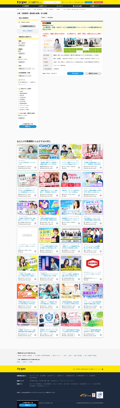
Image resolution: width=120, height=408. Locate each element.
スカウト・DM (34, 375)
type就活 (33, 386)
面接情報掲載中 (23, 103)
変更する (21, 45)
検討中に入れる (93, 73)
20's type (67, 384)
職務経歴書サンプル (83, 375)
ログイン (88, 2)
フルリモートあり (24, 107)
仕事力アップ (56, 380)
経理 (65, 355)
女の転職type (48, 384)
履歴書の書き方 (71, 375)
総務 (70, 355)
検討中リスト (52, 375)
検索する (27, 126)
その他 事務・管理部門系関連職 (42, 355)
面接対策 (93, 375)
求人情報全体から (24, 82)
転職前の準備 (34, 380)
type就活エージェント (44, 386)
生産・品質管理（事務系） (91, 355)
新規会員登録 (98, 2)
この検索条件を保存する (28, 26)
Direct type (75, 384)
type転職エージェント (86, 384)
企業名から (33, 82)
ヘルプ (72, 2)
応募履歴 (44, 375)
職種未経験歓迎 (23, 93)
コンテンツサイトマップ (68, 380)
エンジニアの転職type (36, 384)
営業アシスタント (57, 355)
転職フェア (61, 375)
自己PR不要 (22, 101)
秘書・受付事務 (78, 355)
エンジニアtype (58, 384)
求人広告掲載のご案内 (48, 402)
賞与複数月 (22, 99)
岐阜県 (24, 362)
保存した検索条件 (28, 31)
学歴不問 (22, 95)
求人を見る (75, 73)
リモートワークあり (24, 105)
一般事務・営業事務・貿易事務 (24, 355)
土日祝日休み (23, 97)
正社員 (21, 91)
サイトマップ (66, 2)
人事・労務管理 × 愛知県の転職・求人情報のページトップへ (87, 369)
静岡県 (18, 362)
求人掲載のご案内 (79, 2)
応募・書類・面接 (45, 380)
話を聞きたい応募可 (24, 109)
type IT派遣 (97, 384)
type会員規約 (40, 402)
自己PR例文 (34, 377)
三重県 (30, 362)
